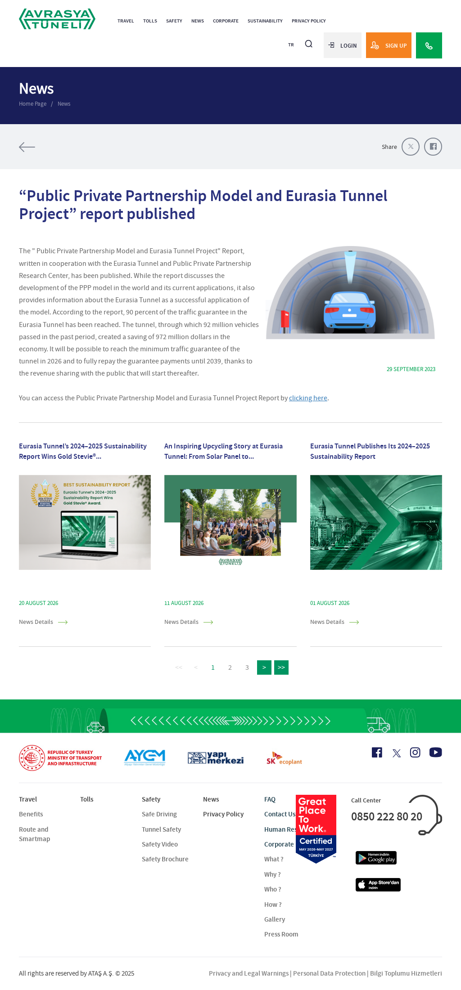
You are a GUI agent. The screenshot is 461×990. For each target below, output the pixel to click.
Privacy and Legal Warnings (249, 973)
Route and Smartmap (34, 834)
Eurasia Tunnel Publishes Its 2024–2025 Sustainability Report (370, 451)
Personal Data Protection (329, 973)
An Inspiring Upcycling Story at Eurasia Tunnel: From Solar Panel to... (223, 451)
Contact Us (279, 814)
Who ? (272, 889)
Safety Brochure (165, 859)
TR (291, 44)
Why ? (272, 874)
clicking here (308, 398)
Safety (174, 21)
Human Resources (290, 829)
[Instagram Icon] (415, 752)
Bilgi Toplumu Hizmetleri (406, 973)
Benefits (31, 814)
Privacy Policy (309, 21)
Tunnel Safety (161, 829)
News (197, 21)
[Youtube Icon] (435, 752)
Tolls (150, 21)
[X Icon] (396, 753)
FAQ (270, 799)
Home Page (32, 104)
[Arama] (309, 39)
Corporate (226, 21)
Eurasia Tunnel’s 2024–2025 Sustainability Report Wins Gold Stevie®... (83, 451)
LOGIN (348, 45)
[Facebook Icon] (377, 752)
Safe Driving (159, 814)
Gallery (274, 919)
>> (281, 667)
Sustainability (265, 21)
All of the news (55, 147)
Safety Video (160, 844)
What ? (274, 859)
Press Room (281, 934)
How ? (273, 904)
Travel (126, 21)
